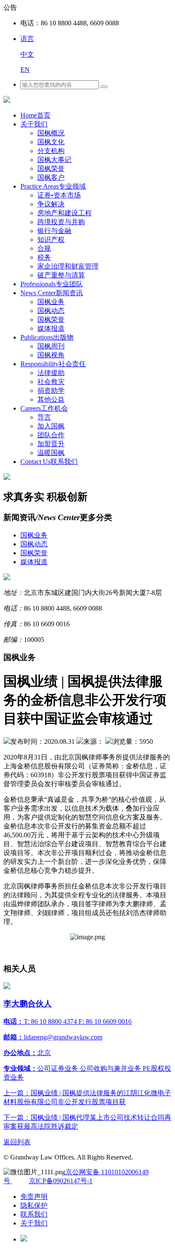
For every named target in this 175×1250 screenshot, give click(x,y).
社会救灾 (51, 381)
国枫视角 (51, 355)
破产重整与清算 (61, 275)
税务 (44, 257)
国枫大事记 (54, 159)
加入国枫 (51, 426)
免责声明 (34, 1196)
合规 (44, 248)
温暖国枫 (51, 452)
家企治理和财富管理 (68, 266)
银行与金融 (54, 230)
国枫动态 (51, 310)
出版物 (46, 337)
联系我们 (49, 461)
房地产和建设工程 (64, 213)
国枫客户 (51, 177)
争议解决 (51, 204)
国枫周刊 (51, 346)
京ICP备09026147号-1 (61, 1180)
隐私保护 (34, 1205)
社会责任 (53, 363)
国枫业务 (51, 301)
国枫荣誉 (51, 168)
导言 (44, 417)
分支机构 (51, 150)
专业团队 (51, 284)
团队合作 (51, 435)
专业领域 (53, 186)
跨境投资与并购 (61, 221)
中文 (27, 54)
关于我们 (34, 124)
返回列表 (17, 1142)
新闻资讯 (51, 292)
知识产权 (51, 239)
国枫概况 (51, 133)
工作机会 (44, 408)
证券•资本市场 (59, 195)
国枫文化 (51, 141)
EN (25, 69)
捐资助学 (51, 390)
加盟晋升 (51, 443)
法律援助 (51, 372)
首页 (35, 115)
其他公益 (51, 399)
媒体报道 (51, 328)
